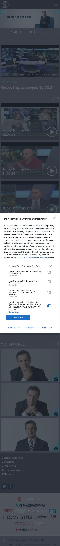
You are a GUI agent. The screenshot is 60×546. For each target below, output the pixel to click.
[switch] (49, 272)
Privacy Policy (46, 327)
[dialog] (30, 273)
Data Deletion (14, 327)
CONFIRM (18, 318)
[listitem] (30, 266)
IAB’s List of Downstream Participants (33, 258)
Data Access (30, 327)
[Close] (54, 219)
